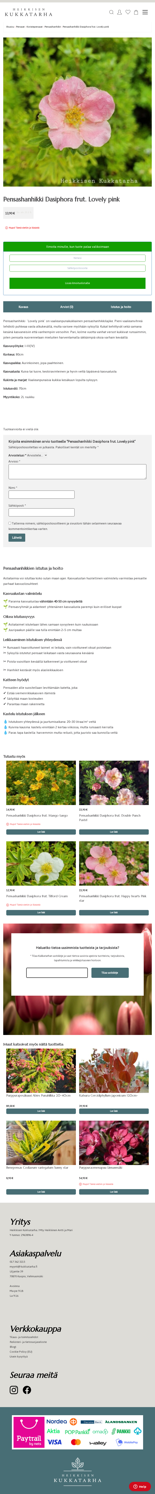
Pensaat (20, 26)
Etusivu (10, 26)
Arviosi (14, 461)
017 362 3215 (17, 1261)
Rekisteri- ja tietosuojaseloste (28, 1342)
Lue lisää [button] (114, 832)
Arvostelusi (17, 455)
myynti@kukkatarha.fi (23, 1266)
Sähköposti (17, 505)
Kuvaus (23, 307)
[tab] (23, 306)
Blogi (13, 1347)
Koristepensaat (35, 26)
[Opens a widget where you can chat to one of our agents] (140, 1487)
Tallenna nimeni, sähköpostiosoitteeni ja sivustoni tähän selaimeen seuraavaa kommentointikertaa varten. (64, 526)
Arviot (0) (66, 307)
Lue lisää (41, 832)
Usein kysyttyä (19, 1356)
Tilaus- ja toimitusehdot (24, 1337)
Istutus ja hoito (121, 307)
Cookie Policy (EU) (21, 1351)
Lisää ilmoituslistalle (77, 283)
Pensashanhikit (53, 26)
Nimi (12, 487)
